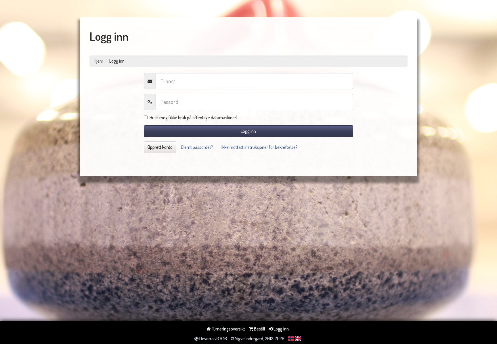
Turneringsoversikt (228, 329)
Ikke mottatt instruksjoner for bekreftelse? (259, 147)
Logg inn (248, 131)
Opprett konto (160, 147)
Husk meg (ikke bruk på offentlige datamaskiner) (193, 117)
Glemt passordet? (197, 147)
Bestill (259, 329)
